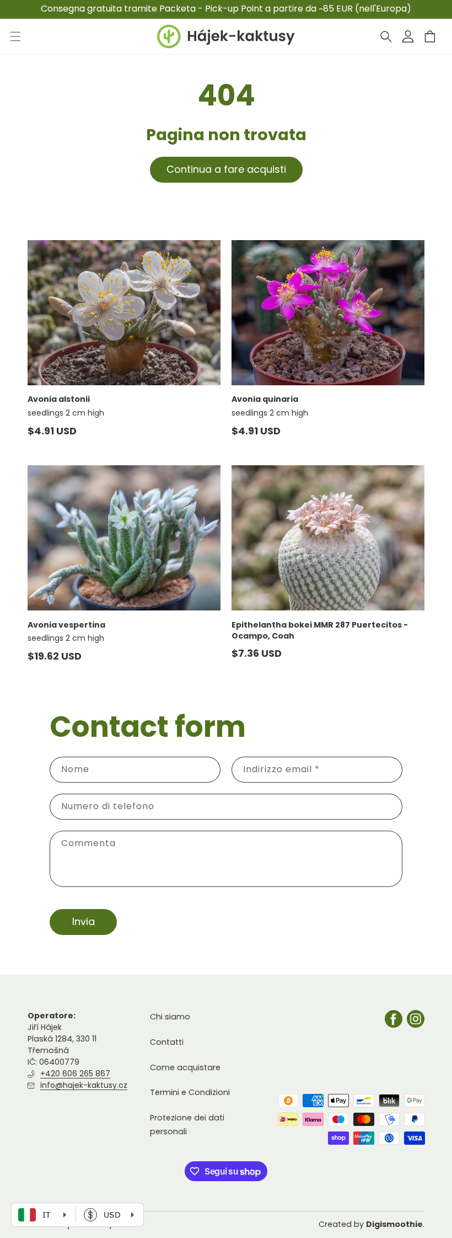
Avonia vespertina (66, 624)
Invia (83, 921)
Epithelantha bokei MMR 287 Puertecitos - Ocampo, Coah (320, 630)
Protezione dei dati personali (187, 1125)
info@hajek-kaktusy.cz (83, 1085)
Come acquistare (185, 1067)
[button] (386, 36)
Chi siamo (170, 1016)
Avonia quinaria (265, 399)
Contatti (167, 1042)
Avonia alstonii (59, 399)
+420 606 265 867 (75, 1073)
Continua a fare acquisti (226, 169)
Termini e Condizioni (190, 1092)
